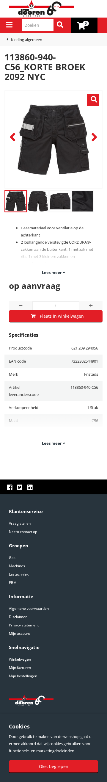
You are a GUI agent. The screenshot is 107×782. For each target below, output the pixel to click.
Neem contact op (23, 531)
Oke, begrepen (53, 766)
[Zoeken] (60, 25)
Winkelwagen (20, 659)
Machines (17, 565)
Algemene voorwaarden (29, 608)
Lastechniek (19, 574)
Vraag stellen (20, 523)
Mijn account (19, 633)
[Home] (56, 8)
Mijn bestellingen (23, 675)
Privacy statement (24, 625)
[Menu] (9, 25)
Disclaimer (18, 616)
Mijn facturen (20, 667)
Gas (12, 557)
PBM (13, 582)
